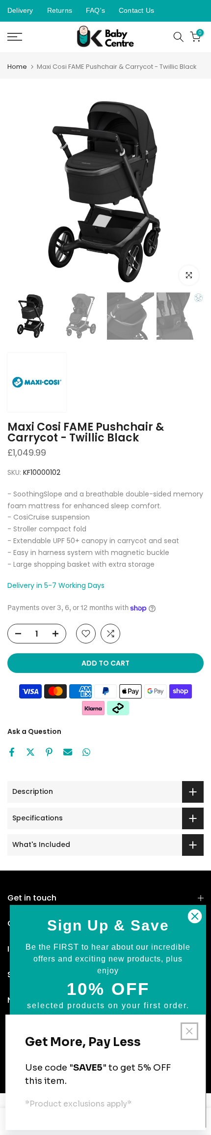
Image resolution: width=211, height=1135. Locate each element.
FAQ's (95, 10)
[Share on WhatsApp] (86, 752)
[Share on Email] (67, 752)
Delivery (20, 10)
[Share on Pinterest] (49, 752)
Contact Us (136, 10)
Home (17, 66)
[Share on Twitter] (30, 752)
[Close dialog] (194, 916)
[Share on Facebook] (11, 752)
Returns (59, 10)
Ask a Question (34, 731)
